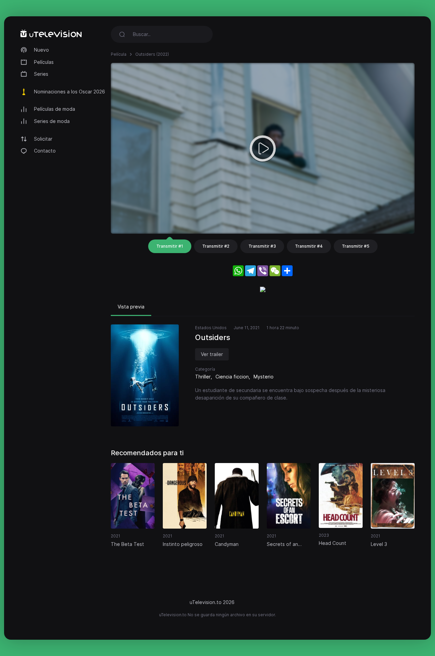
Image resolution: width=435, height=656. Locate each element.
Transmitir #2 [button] (215, 246)
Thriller (203, 376)
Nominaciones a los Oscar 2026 (69, 91)
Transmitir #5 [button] (355, 246)
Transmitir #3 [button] (262, 246)
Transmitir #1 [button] (169, 246)
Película (118, 54)
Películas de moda (54, 109)
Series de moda (52, 121)
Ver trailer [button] (212, 354)
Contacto (45, 151)
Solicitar (43, 139)
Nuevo (41, 50)
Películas (44, 62)
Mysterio (264, 376)
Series (41, 74)
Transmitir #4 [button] (309, 246)
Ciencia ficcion (232, 376)
